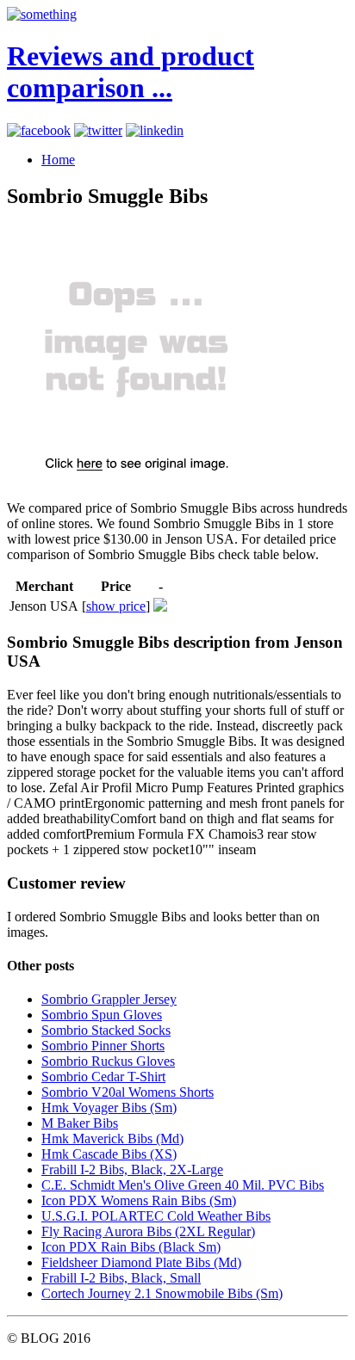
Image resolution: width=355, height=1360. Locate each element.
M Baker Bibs (79, 1123)
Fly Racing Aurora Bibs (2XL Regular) (148, 1231)
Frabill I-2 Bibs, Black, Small (121, 1278)
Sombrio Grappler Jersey (109, 999)
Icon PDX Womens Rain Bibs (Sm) (138, 1200)
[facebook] (39, 130)
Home (58, 159)
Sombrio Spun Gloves (101, 1014)
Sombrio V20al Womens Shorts (127, 1092)
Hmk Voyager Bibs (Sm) (109, 1107)
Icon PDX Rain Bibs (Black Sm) (131, 1247)
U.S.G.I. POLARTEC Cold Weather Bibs (156, 1216)
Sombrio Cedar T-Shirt (103, 1076)
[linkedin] (155, 130)
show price (116, 606)
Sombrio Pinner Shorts (103, 1045)
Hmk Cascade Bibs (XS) (109, 1154)
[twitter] (98, 130)
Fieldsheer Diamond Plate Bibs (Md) (141, 1262)
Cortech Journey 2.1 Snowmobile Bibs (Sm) (162, 1293)
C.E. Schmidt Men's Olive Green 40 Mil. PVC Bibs (182, 1185)
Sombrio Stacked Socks (106, 1030)
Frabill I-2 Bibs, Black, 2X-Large (132, 1169)
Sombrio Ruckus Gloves (108, 1061)
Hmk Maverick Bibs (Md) (112, 1138)
